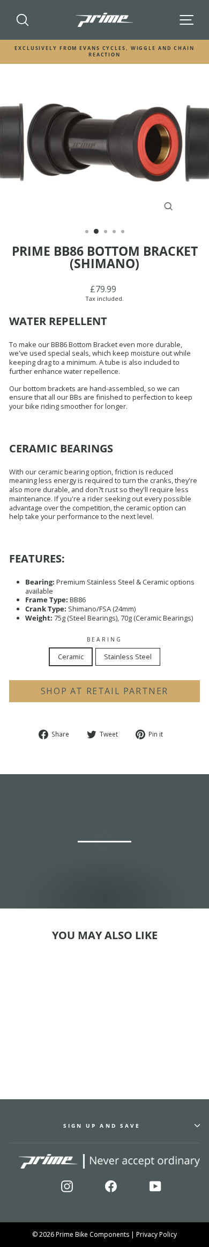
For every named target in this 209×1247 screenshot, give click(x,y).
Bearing (105, 639)
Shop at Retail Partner (104, 691)
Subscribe (171, 1214)
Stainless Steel (128, 656)
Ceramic (71, 656)
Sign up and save (101, 1125)
